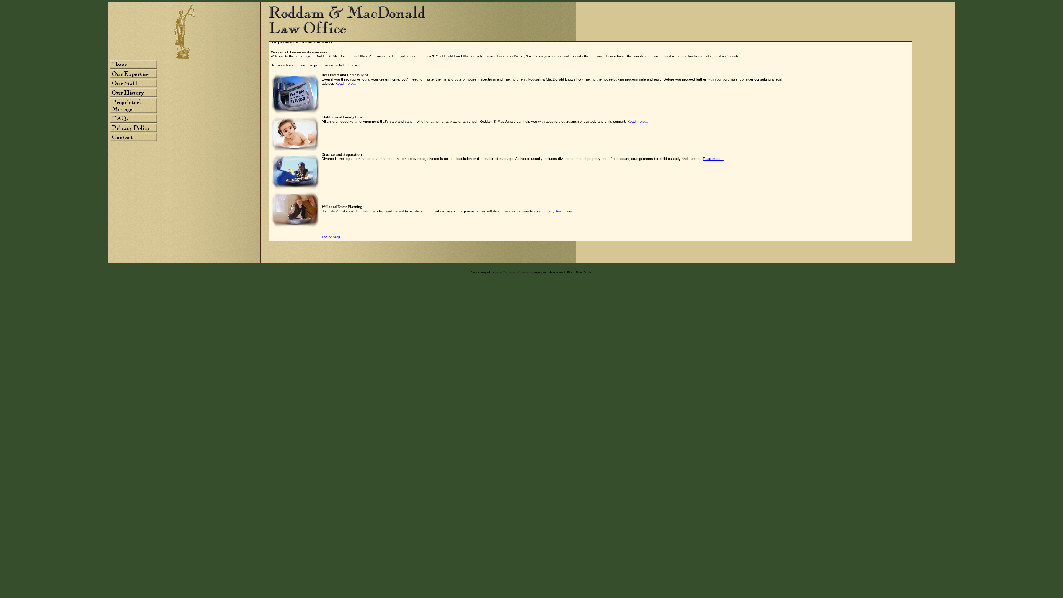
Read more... (345, 83)
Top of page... (333, 237)
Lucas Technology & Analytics (514, 272)
